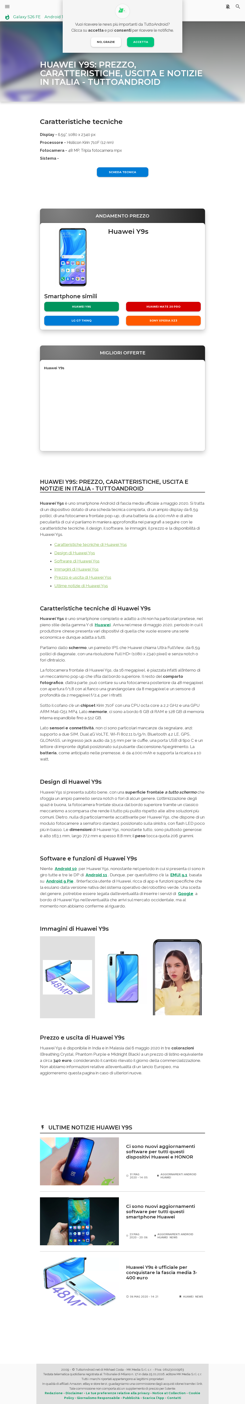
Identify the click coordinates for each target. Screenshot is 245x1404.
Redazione (54, 1393)
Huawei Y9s (81, 306)
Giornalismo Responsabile (98, 1398)
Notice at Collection (169, 1393)
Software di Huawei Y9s (77, 561)
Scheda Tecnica (122, 172)
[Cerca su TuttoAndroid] (238, 7)
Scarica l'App (153, 1398)
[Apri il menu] (7, 7)
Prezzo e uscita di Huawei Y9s (82, 577)
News (174, 1237)
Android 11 (96, 874)
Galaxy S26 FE (27, 17)
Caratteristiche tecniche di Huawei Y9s (90, 544)
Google (185, 893)
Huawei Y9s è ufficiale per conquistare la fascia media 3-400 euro (161, 1272)
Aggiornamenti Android (178, 1174)
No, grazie (106, 42)
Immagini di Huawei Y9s (76, 569)
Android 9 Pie (59, 881)
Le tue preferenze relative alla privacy (118, 1393)
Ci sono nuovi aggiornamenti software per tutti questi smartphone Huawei (160, 1211)
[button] (67, 977)
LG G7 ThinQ (81, 320)
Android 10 (66, 868)
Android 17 (55, 17)
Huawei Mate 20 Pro (163, 306)
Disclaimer (74, 1393)
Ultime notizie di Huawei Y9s (81, 585)
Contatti (174, 1398)
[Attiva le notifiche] (228, 6)
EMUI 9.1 (178, 874)
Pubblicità (131, 1398)
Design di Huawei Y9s (74, 552)
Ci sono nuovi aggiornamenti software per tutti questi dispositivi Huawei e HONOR (160, 1151)
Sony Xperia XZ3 (163, 320)
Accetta (140, 42)
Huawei (103, 624)
